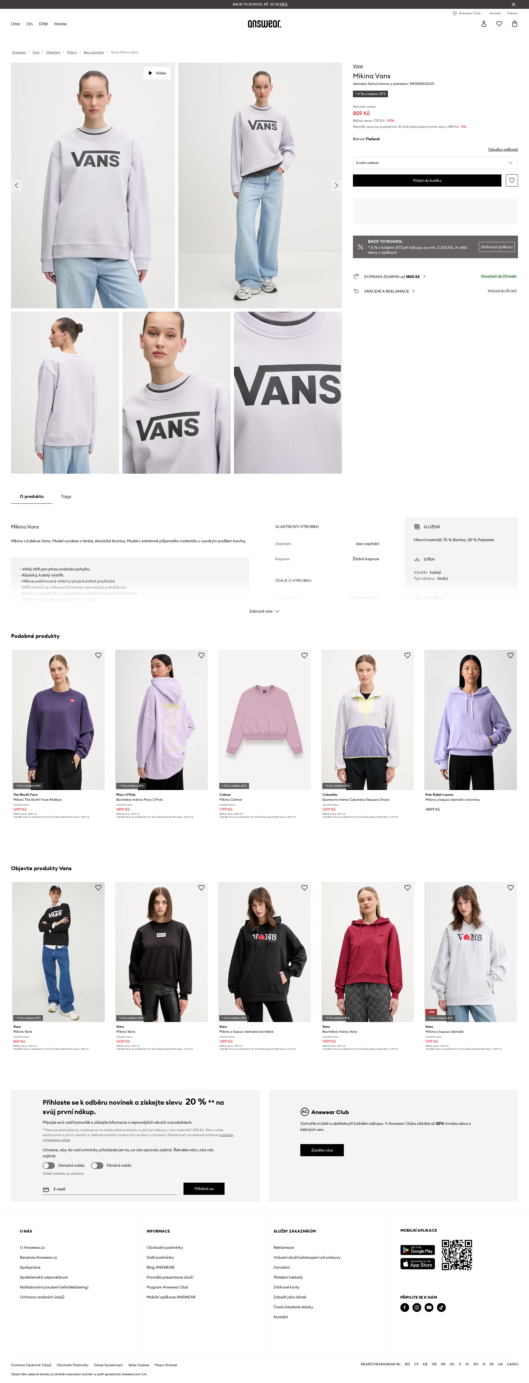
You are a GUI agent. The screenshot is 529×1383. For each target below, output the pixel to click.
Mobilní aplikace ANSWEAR (171, 1297)
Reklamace (284, 1247)
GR (434, 1364)
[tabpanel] (264, 560)
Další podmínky (160, 1257)
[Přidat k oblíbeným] (512, 180)
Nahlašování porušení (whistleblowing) (54, 1287)
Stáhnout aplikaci (496, 246)
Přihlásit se (204, 1188)
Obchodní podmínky (165, 1247)
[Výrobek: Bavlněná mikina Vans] (367, 952)
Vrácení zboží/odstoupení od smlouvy (307, 1257)
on (29, 23)
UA (500, 1364)
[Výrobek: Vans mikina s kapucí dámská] (470, 952)
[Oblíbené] (499, 23)
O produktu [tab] (32, 496)
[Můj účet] (484, 23)
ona (15, 23)
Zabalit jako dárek (290, 1297)
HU (452, 1364)
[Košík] (514, 23)
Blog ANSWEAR (160, 1267)
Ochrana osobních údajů (42, 1297)
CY (416, 1364)
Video (161, 73)
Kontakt (281, 1316)
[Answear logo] (264, 24)
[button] (435, 163)
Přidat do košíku (427, 180)
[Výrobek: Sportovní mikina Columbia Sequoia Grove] (367, 720)
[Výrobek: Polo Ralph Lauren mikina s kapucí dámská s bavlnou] (470, 720)
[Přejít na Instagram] (416, 1307)
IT (460, 1364)
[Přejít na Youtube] (429, 1307)
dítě (43, 23)
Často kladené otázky (293, 1306)
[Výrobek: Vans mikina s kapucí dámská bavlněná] (264, 952)
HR (443, 1364)
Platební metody (288, 1277)
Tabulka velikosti (503, 149)
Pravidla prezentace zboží (170, 1277)
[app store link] (417, 1263)
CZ (425, 1364)
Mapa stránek (166, 1365)
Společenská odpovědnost (44, 1277)
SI (484, 1364)
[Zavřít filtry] (513, 4)
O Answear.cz (32, 1247)
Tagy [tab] (66, 496)
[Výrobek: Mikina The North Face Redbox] (58, 720)
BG (407, 1364)
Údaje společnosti (108, 1365)
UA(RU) (512, 1364)
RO (476, 1364)
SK (492, 1364)
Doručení (282, 1267)
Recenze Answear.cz (38, 1257)
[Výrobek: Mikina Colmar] (264, 720)
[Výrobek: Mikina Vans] (58, 952)
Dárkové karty (286, 1287)
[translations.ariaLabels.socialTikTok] (441, 1308)
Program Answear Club (167, 1287)
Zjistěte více (322, 1150)
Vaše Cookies (138, 1365)
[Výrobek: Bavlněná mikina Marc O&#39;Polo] (161, 720)
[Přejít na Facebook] (404, 1307)
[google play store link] (417, 1250)
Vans (358, 66)
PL (467, 1364)
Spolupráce (30, 1267)
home (60, 23)
